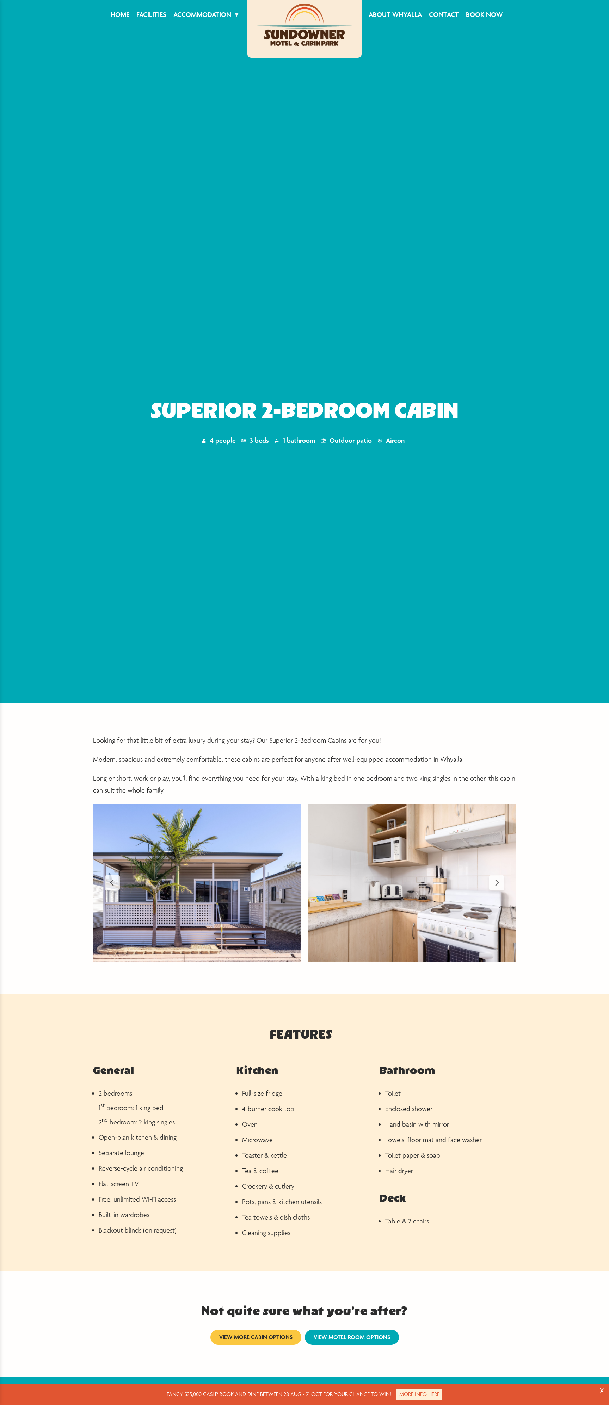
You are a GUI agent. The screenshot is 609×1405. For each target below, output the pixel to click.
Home (120, 14)
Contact (444, 14)
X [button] (602, 1391)
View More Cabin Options (256, 1337)
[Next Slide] (496, 882)
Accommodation (202, 14)
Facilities (151, 14)
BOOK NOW (484, 14)
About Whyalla (395, 14)
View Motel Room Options (352, 1337)
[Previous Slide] (112, 882)
